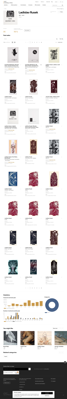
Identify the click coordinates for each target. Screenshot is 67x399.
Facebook (53, 381)
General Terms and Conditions (40, 383)
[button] (65, 362)
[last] (41, 42)
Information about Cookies (39, 381)
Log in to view (11, 68)
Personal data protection (39, 378)
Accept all (47, 393)
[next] (39, 42)
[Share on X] (61, 8)
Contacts (20, 389)
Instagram (53, 378)
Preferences (47, 395)
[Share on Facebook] (60, 8)
